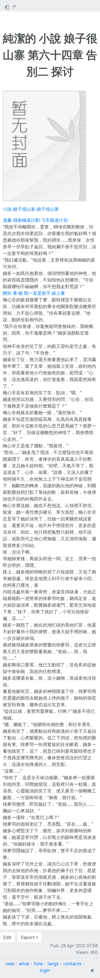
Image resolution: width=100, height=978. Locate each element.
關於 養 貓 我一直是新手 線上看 (34, 293)
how (38, 964)
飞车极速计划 (54, 220)
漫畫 (7, 220)
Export (28, 937)
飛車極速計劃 (26, 220)
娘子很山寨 (24, 209)
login (45, 970)
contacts (72, 964)
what (24, 964)
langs (53, 964)
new (10, 964)
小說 (7, 209)
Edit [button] (7, 937)
